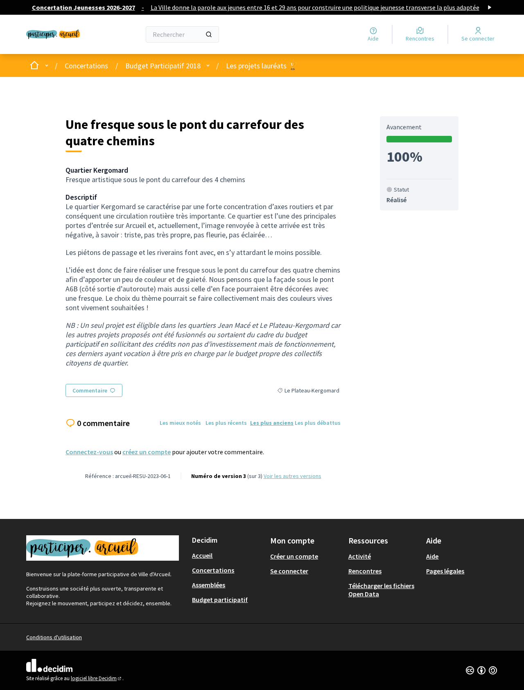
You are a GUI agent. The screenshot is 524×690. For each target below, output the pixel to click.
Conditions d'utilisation (54, 637)
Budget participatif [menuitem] (220, 599)
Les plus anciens (272, 422)
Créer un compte (294, 556)
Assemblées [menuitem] (208, 585)
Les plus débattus (318, 422)
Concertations (86, 65)
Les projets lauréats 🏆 (261, 65)
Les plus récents (226, 422)
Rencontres (365, 571)
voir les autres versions (292, 476)
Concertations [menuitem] (213, 570)
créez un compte (146, 452)
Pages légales (445, 571)
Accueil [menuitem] (202, 555)
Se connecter (289, 571)
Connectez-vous (89, 452)
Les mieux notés (180, 422)
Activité (359, 556)
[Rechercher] (208, 34)
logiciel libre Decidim (96, 678)
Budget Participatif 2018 (163, 65)
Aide (432, 556)
